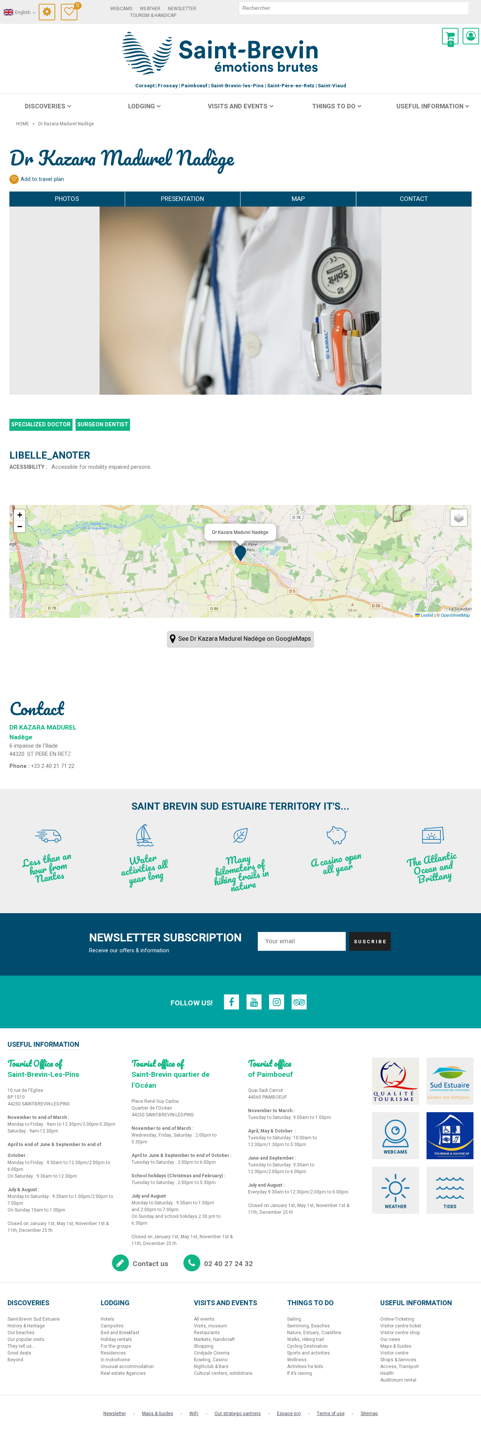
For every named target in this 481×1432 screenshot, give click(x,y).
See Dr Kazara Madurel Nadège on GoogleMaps (244, 638)
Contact (414, 199)
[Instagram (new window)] (276, 1001)
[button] (450, 36)
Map (298, 199)
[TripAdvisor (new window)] (299, 1001)
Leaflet (426, 615)
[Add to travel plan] (14, 179)
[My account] (470, 36)
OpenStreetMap (455, 615)
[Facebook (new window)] (231, 1001)
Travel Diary (76, 6)
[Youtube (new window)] (254, 1001)
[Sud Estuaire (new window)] (450, 1081)
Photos (67, 199)
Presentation (182, 199)
